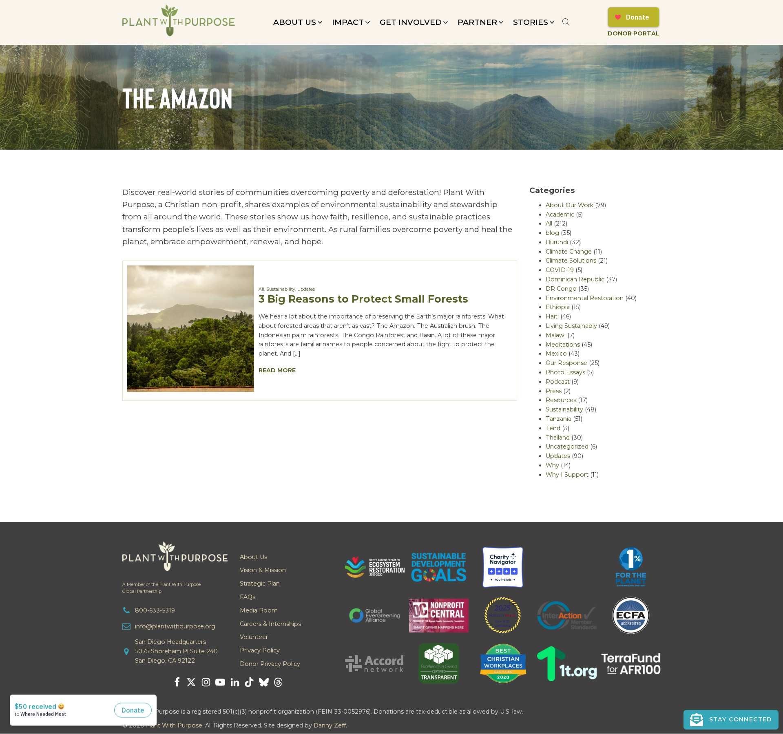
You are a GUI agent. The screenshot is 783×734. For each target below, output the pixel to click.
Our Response (566, 363)
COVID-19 (560, 270)
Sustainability (280, 289)
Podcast (558, 381)
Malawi (556, 335)
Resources (561, 400)
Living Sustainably (571, 325)
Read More (277, 370)
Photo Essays (565, 372)
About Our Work (569, 205)
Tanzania (558, 418)
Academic (560, 214)
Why (552, 465)
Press (554, 391)
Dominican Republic (575, 279)
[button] (298, 22)
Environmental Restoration (585, 298)
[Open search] (566, 22)
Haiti (552, 316)
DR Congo (561, 288)
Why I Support (567, 474)
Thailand (558, 437)
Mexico (556, 353)
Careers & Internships (270, 624)
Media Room (259, 610)
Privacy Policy (260, 650)
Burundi (557, 242)
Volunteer (254, 637)
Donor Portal (633, 33)
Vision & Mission (263, 570)
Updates (306, 289)
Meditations (563, 344)
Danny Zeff (330, 725)
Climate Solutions (571, 260)
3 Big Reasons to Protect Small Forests (363, 298)
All (261, 289)
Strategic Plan (260, 583)
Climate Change (569, 251)
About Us (253, 557)
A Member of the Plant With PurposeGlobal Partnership (161, 588)
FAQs (247, 597)
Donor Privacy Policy (270, 664)
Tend (553, 428)
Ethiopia (558, 307)
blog (552, 233)
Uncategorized (567, 446)
